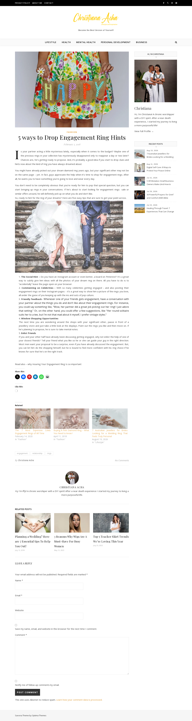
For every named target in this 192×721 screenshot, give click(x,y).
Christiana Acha (26, 460)
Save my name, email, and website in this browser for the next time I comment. (56, 628)
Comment (21, 634)
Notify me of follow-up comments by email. (37, 684)
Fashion (72, 132)
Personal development (116, 42)
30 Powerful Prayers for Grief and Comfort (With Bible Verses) (160, 196)
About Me (37, 3)
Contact (48, 3)
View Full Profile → (144, 131)
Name (19, 580)
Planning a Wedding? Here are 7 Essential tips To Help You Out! (32, 541)
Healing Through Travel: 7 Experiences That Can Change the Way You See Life (160, 210)
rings (49, 453)
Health (66, 42)
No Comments (122, 460)
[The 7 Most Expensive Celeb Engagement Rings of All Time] (33, 418)
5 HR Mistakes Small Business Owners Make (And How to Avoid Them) (160, 183)
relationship (37, 453)
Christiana (142, 108)
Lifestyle (50, 42)
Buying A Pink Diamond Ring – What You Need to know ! (71, 432)
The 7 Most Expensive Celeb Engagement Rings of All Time (33, 432)
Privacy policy (22, 3)
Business (141, 42)
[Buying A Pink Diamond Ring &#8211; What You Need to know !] (71, 418)
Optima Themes (39, 715)
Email (18, 595)
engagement (22, 453)
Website (19, 610)
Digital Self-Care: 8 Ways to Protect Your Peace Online (159, 169)
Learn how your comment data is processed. (79, 699)
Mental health (86, 42)
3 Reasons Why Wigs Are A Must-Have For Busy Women (70, 541)
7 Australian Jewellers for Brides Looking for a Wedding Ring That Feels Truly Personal (110, 433)
